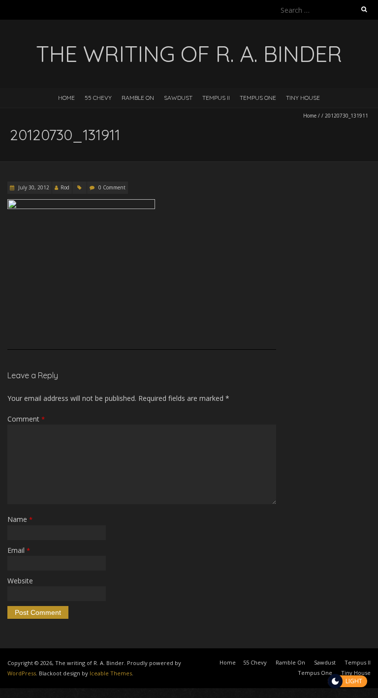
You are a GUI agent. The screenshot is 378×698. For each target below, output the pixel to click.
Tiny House (303, 97)
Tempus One (258, 97)
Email (18, 550)
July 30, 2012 (33, 187)
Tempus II (216, 97)
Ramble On (138, 97)
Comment (26, 419)
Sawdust (178, 97)
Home (66, 97)
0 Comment (112, 187)
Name (19, 519)
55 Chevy (98, 97)
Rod (65, 187)
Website (20, 580)
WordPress (21, 673)
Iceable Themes (111, 673)
